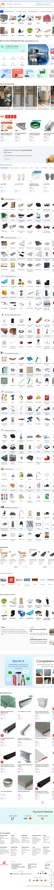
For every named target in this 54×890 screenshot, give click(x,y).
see (46, 76)
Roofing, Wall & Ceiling (18, 7)
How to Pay (47, 865)
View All (15, 566)
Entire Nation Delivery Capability (18, 866)
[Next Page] (23, 567)
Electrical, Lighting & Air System (37, 7)
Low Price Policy (15, 865)
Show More (43, 802)
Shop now (7, 158)
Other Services (18, 3)
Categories (4, 7)
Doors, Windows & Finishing (48, 7)
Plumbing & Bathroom (27, 7)
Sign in (23, 50)
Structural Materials (10, 7)
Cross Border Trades (32, 864)
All (1, 11)
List (46, 866)
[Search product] (37, 4)
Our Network (14, 868)
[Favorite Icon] (4, 140)
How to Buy (47, 864)
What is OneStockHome (16, 864)
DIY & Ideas (10, 3)
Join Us (29, 865)
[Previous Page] (20, 567)
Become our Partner (32, 866)
